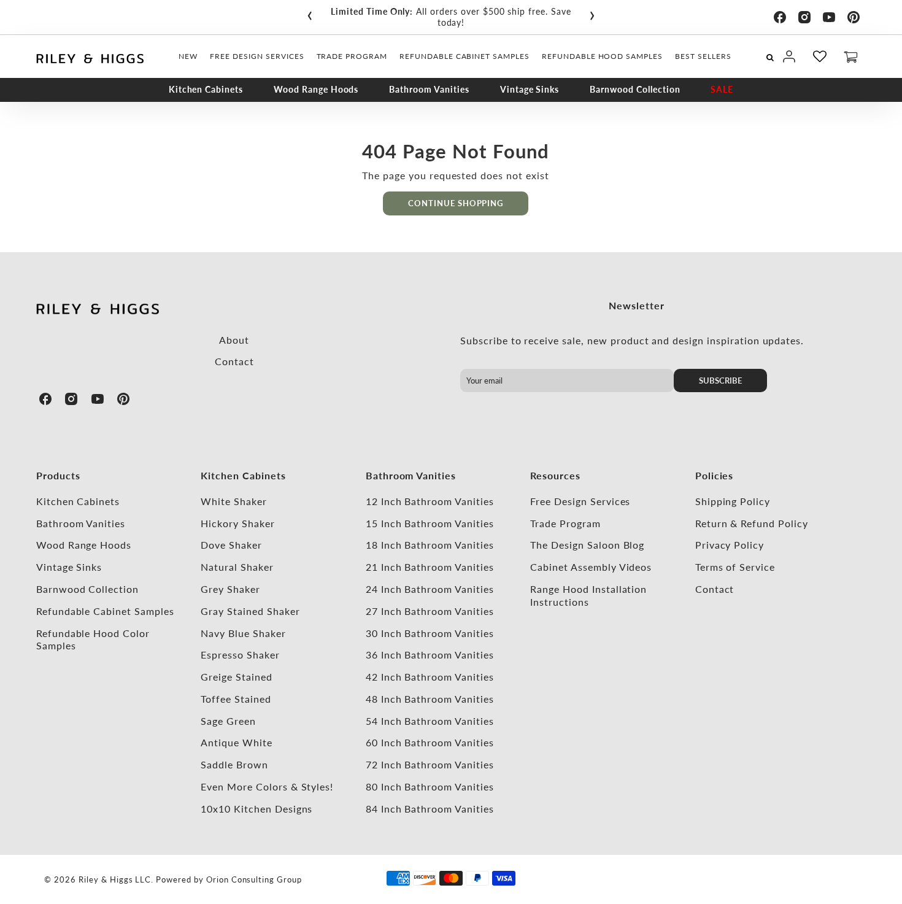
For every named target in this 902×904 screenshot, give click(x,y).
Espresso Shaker (240, 654)
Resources (555, 475)
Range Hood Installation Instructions (588, 595)
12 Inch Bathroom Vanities (430, 501)
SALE (722, 89)
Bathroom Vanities (429, 89)
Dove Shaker (231, 545)
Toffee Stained (236, 699)
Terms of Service (735, 567)
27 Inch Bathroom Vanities (430, 611)
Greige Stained (236, 676)
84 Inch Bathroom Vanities (430, 808)
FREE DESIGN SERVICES (257, 56)
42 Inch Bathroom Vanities (430, 676)
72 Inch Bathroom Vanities (430, 764)
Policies (714, 475)
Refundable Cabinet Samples (105, 611)
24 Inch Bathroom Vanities (430, 589)
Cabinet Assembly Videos (591, 567)
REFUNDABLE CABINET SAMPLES (464, 56)
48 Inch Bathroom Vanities (430, 699)
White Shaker (234, 501)
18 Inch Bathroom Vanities (430, 545)
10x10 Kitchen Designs (256, 808)
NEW (188, 56)
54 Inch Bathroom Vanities (430, 721)
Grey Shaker (230, 589)
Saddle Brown (234, 764)
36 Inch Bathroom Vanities (430, 654)
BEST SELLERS (703, 56)
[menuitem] (188, 56)
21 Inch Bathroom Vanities (430, 567)
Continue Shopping (455, 203)
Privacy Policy (729, 545)
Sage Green (228, 721)
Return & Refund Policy (751, 523)
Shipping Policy (732, 501)
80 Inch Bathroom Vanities (430, 786)
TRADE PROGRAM (352, 56)
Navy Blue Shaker (243, 633)
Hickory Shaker (237, 523)
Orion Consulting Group (254, 879)
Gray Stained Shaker (250, 611)
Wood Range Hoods (316, 89)
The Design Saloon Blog (587, 545)
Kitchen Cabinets (206, 89)
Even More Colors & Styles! (267, 786)
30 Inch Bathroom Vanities (430, 633)
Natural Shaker (237, 567)
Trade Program (565, 523)
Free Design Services (580, 501)
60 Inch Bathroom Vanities (430, 742)
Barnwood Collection (635, 89)
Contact (234, 361)
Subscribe (720, 380)
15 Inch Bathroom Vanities (430, 523)
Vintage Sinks (529, 89)
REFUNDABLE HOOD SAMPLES (602, 56)
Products (58, 475)
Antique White (236, 742)
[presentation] (310, 13)
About (234, 340)
